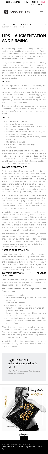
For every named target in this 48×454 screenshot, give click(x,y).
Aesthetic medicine (29, 24)
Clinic (14, 24)
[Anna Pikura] (16, 11)
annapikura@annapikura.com (22, 445)
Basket (26, 2)
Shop (40, 4)
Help (32, 4)
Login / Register (13, 2)
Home (4, 24)
